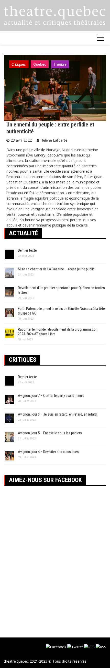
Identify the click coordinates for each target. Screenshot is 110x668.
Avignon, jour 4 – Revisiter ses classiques (48, 451)
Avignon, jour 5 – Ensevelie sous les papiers (50, 433)
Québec (39, 64)
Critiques (19, 64)
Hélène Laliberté (53, 140)
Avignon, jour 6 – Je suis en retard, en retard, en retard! (57, 414)
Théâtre (60, 64)
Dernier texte (27, 250)
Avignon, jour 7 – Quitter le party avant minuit (51, 395)
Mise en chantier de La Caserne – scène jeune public (56, 269)
